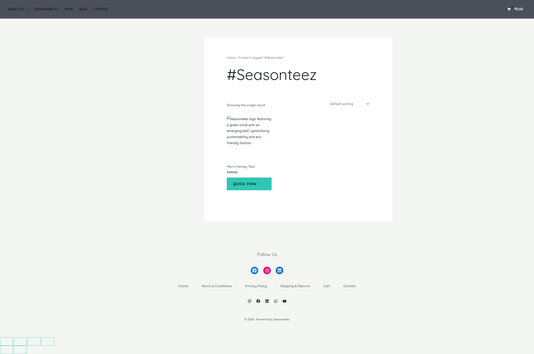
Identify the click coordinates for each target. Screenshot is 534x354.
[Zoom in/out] (47, 341)
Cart (326, 286)
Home (231, 58)
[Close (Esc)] (6, 341)
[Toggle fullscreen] (34, 341)
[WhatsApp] (276, 301)
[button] (26, 9)
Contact (101, 9)
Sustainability (46, 9)
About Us (16, 9)
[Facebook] (258, 301)
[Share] (20, 341)
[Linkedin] (267, 301)
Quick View (244, 184)
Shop (69, 9)
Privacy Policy (256, 286)
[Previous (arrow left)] (6, 350)
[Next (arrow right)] (20, 350)
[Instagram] (249, 301)
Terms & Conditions (217, 286)
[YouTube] (284, 301)
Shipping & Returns (295, 286)
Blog (83, 9)
